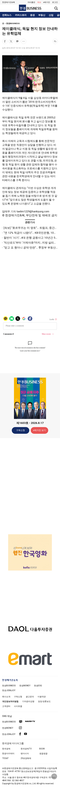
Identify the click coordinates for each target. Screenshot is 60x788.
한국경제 (6, 749)
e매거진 (46, 2)
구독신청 (20, 430)
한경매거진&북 (8, 2)
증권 (32, 15)
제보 (39, 2)
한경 (9, 685)
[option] (30, 552)
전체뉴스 (7, 15)
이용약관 (42, 696)
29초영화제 (26, 758)
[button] (55, 2)
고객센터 (6, 706)
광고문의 (30, 696)
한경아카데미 (8, 753)
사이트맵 (18, 706)
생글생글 (43, 753)
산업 (51, 15)
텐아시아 (25, 753)
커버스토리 (21, 15)
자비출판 (31, 2)
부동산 (41, 15)
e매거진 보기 (39, 430)
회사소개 (6, 696)
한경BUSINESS (13, 23)
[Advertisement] (30, 485)
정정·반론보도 (44, 701)
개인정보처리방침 (10, 701)
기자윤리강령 (28, 701)
